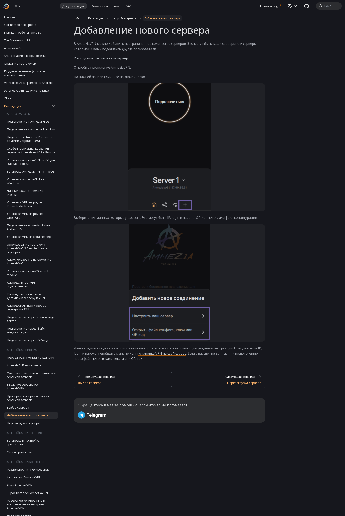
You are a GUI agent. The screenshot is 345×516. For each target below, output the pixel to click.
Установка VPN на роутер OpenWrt (25, 216)
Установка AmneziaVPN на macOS (30, 172)
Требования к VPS (17, 40)
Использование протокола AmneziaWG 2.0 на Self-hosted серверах (28, 248)
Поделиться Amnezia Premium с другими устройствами (29, 139)
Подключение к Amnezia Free (28, 122)
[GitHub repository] (306, 6)
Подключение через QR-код (27, 340)
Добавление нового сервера (27, 415)
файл (87, 358)
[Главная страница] (77, 18)
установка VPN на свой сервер (162, 353)
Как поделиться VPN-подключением (22, 284)
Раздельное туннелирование (28, 470)
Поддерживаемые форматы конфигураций (24, 73)
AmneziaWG (12, 48)
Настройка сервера (20, 350)
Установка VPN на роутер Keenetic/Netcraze (25, 204)
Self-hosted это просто (20, 25)
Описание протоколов (20, 64)
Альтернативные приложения (25, 56)
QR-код (137, 358)
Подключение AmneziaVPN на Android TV (28, 227)
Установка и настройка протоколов (23, 442)
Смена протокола (19, 452)
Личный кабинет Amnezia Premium (25, 193)
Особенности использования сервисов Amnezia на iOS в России (31, 150)
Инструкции (12, 106)
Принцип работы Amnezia (22, 33)
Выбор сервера (18, 408)
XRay (7, 98)
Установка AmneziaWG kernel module (27, 273)
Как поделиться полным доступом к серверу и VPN (26, 296)
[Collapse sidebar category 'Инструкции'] (53, 106)
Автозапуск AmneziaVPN (24, 477)
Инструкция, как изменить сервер (101, 58)
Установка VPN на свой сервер (29, 237)
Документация (73, 6)
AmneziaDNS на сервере (24, 365)
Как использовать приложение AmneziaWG (29, 261)
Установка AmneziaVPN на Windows (25, 181)
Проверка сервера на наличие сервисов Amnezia (29, 398)
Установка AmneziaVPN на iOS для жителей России (31, 162)
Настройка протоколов (24, 433)
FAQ (129, 6)
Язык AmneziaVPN (19, 485)
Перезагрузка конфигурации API (30, 358)
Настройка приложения (25, 462)
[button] (292, 6)
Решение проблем (105, 6)
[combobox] (329, 6)
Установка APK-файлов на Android (28, 83)
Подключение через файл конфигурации (26, 330)
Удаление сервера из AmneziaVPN (22, 386)
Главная (9, 17)
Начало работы (17, 114)
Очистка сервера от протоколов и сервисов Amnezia (31, 375)
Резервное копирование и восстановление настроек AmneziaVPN (26, 504)
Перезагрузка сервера (23, 423)
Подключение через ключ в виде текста (31, 319)
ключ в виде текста (108, 358)
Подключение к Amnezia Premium (31, 129)
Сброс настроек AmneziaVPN (27, 493)
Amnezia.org (268, 6)
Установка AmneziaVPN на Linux (26, 91)
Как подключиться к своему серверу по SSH (26, 307)
